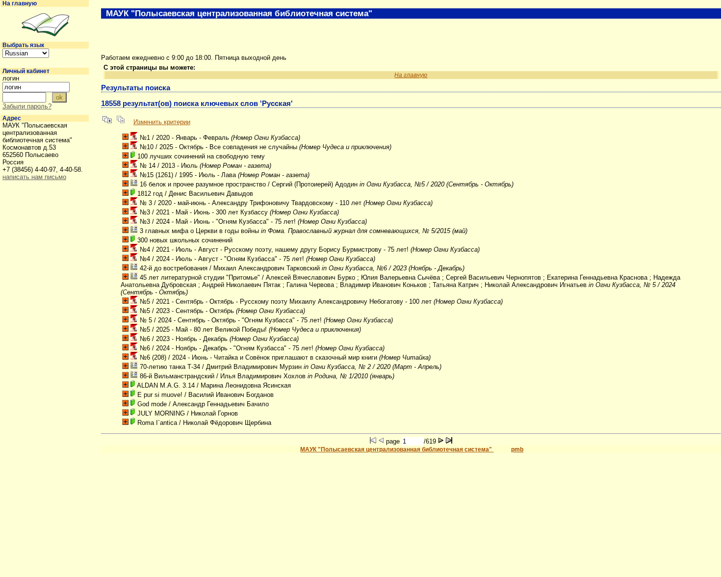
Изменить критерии (161, 122)
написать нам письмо (34, 177)
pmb (517, 449)
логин (10, 78)
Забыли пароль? (27, 106)
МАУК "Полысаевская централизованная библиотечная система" (396, 449)
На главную (19, 3)
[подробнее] (125, 136)
